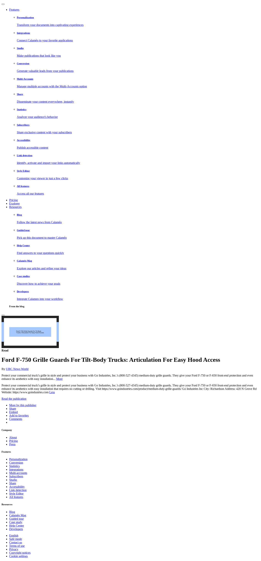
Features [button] (14, 9)
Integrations (16, 469)
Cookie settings (18, 556)
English (13, 535)
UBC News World (17, 369)
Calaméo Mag (17, 515)
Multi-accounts (18, 473)
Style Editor (16, 493)
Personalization (18, 459)
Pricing (13, 200)
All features (16, 497)
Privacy (13, 549)
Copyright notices (20, 552)
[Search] (3, 315)
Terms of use (17, 545)
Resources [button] (15, 207)
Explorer (14, 203)
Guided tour (16, 518)
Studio (13, 479)
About (13, 437)
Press (12, 444)
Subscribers (16, 476)
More (59, 378)
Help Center (16, 525)
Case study (15, 522)
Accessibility (17, 486)
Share (12, 483)
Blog (12, 511)
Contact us (15, 542)
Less (52, 392)
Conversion (16, 462)
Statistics (14, 466)
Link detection (18, 490)
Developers (16, 529)
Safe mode (15, 539)
